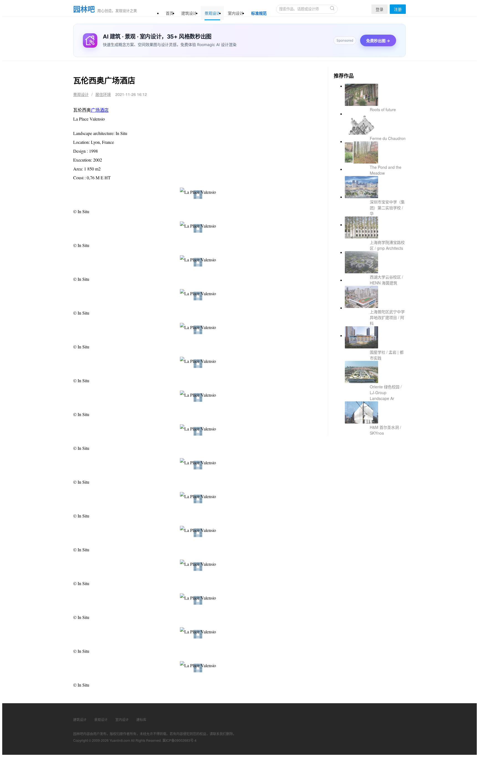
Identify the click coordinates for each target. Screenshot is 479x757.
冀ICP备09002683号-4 (179, 740)
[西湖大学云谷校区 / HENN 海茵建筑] (375, 236)
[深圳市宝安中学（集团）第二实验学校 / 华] (375, 181)
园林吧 (84, 9)
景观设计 (212, 13)
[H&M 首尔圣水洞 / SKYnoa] (375, 347)
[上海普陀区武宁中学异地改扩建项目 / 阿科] (375, 264)
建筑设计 (189, 13)
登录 (379, 9)
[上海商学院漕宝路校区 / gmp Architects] (375, 208)
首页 (170, 13)
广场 (95, 110)
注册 (398, 9)
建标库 (141, 719)
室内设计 (235, 13)
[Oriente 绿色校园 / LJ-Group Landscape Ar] (375, 319)
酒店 (104, 110)
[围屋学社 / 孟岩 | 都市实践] (375, 291)
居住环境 (103, 94)
